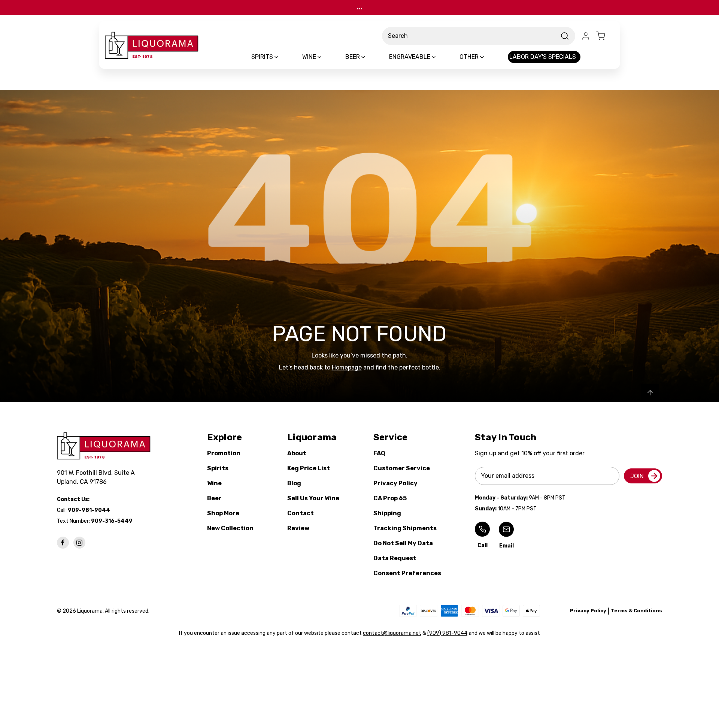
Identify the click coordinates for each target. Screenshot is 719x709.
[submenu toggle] (282, 56)
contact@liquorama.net (392, 633)
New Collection (230, 528)
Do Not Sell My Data (403, 543)
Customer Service (401, 468)
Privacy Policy (395, 483)
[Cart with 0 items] (605, 35)
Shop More (223, 513)
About (296, 453)
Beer (214, 498)
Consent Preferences (407, 573)
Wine (214, 483)
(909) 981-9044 (447, 633)
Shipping (387, 513)
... (359, 7)
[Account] (585, 35)
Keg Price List (308, 468)
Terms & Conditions (636, 610)
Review (298, 528)
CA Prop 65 (390, 498)
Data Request (394, 558)
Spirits (217, 468)
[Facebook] (63, 543)
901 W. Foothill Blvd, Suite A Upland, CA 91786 (97, 477)
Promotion (223, 453)
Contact (300, 513)
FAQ (379, 453)
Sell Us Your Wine (313, 498)
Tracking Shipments (405, 528)
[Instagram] (79, 543)
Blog (294, 483)
